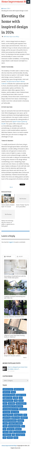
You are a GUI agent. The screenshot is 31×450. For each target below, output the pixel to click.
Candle (15, 398)
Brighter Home (7, 398)
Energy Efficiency (8, 415)
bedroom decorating (9, 395)
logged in (11, 242)
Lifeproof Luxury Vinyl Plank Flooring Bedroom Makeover (14, 336)
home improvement (14, 426)
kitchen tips (11, 429)
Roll (11, 432)
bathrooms (6, 392)
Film (25, 415)
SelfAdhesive (6, 435)
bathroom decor (7, 389)
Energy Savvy (18, 415)
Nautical (5, 432)
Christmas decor (7, 400)
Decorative (6, 412)
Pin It (11, 187)
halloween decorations (9, 420)
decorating (11, 403)
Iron (4, 429)
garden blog (6, 418)
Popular (8, 256)
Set (13, 435)
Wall (4, 437)
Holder (5, 423)
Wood (15, 437)
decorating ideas (21, 403)
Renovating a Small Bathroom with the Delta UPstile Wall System (15, 277)
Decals (21, 400)
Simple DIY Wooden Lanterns (12, 355)
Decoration (23, 409)
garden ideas (15, 418)
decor (5, 403)
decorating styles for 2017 (10, 409)
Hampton (20, 420)
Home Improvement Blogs (12, 36)
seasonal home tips (19, 432)
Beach (13, 392)
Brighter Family (21, 395)
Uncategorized (20, 435)
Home (4, 8)
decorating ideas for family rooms (12, 406)
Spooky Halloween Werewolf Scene (14, 317)
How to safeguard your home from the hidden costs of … (17, 368)
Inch (23, 426)
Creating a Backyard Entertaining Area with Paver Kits (14, 297)
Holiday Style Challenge (15, 423)
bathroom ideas (18, 389)
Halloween (24, 418)
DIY (8, 8)
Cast (20, 398)
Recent (21, 256)
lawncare (18, 429)
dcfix (15, 400)
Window (10, 437)
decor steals (14, 412)
